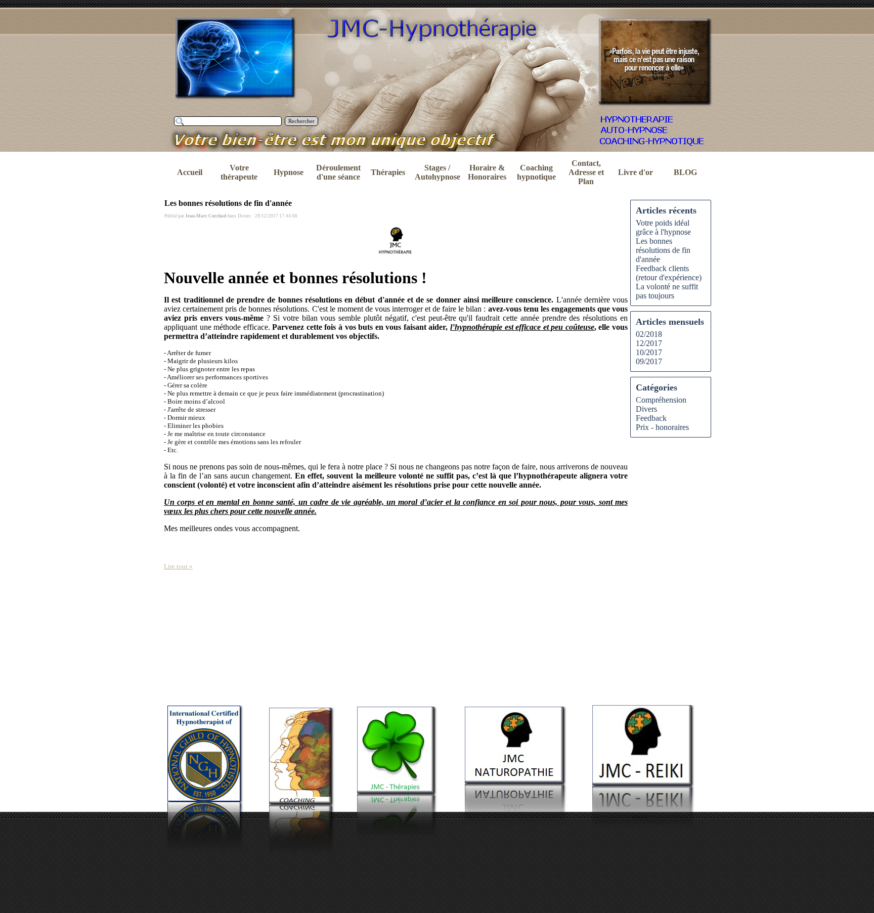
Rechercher (301, 121)
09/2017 (649, 361)
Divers (646, 409)
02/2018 (649, 334)
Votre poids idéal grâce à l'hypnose (663, 227)
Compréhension (661, 400)
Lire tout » (178, 566)
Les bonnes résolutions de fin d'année (228, 203)
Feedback (651, 418)
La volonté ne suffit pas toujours (667, 291)
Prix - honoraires (662, 427)
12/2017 (649, 343)
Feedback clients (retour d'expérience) (669, 273)
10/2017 (649, 352)
